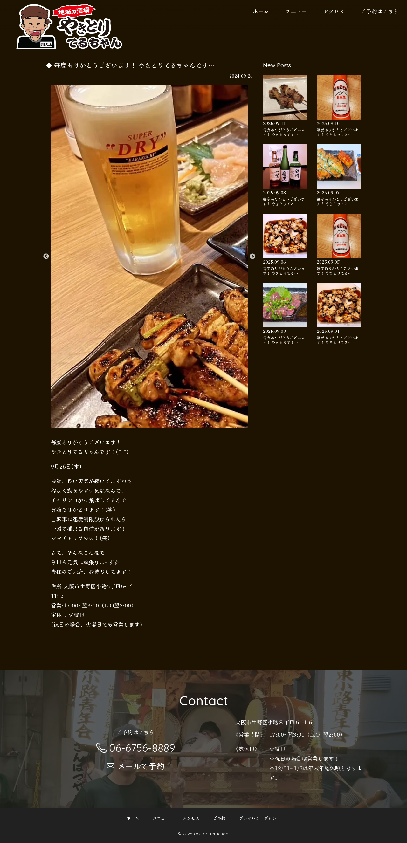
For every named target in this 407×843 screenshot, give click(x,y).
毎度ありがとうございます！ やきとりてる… (284, 132)
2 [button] (139, 425)
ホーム (261, 11)
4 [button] (158, 425)
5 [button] (168, 425)
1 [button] (130, 425)
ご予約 (219, 818)
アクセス (334, 11)
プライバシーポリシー (259, 818)
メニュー (296, 11)
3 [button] (149, 425)
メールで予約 (141, 765)
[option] (149, 256)
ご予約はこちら (380, 11)
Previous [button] (46, 256)
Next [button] (252, 256)
